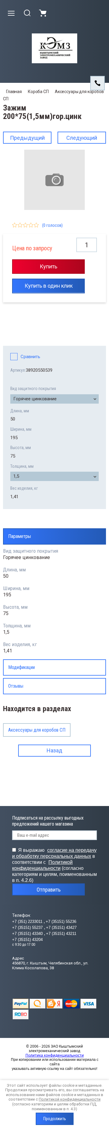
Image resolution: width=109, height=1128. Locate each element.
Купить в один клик (49, 286)
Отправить (49, 889)
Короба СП (38, 91)
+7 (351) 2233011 (28, 921)
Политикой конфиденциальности (70, 1099)
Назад (54, 750)
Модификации (21, 667)
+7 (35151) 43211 (61, 933)
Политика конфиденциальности (54, 1055)
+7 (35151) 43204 (27, 939)
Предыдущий (27, 138)
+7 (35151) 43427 (61, 927)
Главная (14, 91)
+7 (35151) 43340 (28, 933)
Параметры (19, 536)
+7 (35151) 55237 (28, 927)
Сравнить (30, 356)
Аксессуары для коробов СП (36, 730)
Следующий (81, 138)
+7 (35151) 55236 (61, 921)
